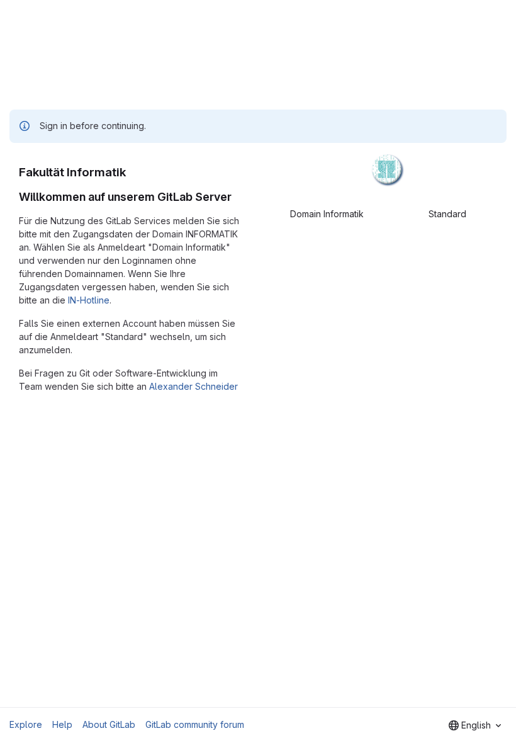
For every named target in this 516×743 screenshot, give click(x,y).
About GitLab (108, 724)
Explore (25, 724)
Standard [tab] (447, 213)
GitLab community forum (194, 724)
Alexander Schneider (193, 386)
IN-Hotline (88, 300)
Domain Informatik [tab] (327, 213)
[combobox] (475, 725)
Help (62, 724)
